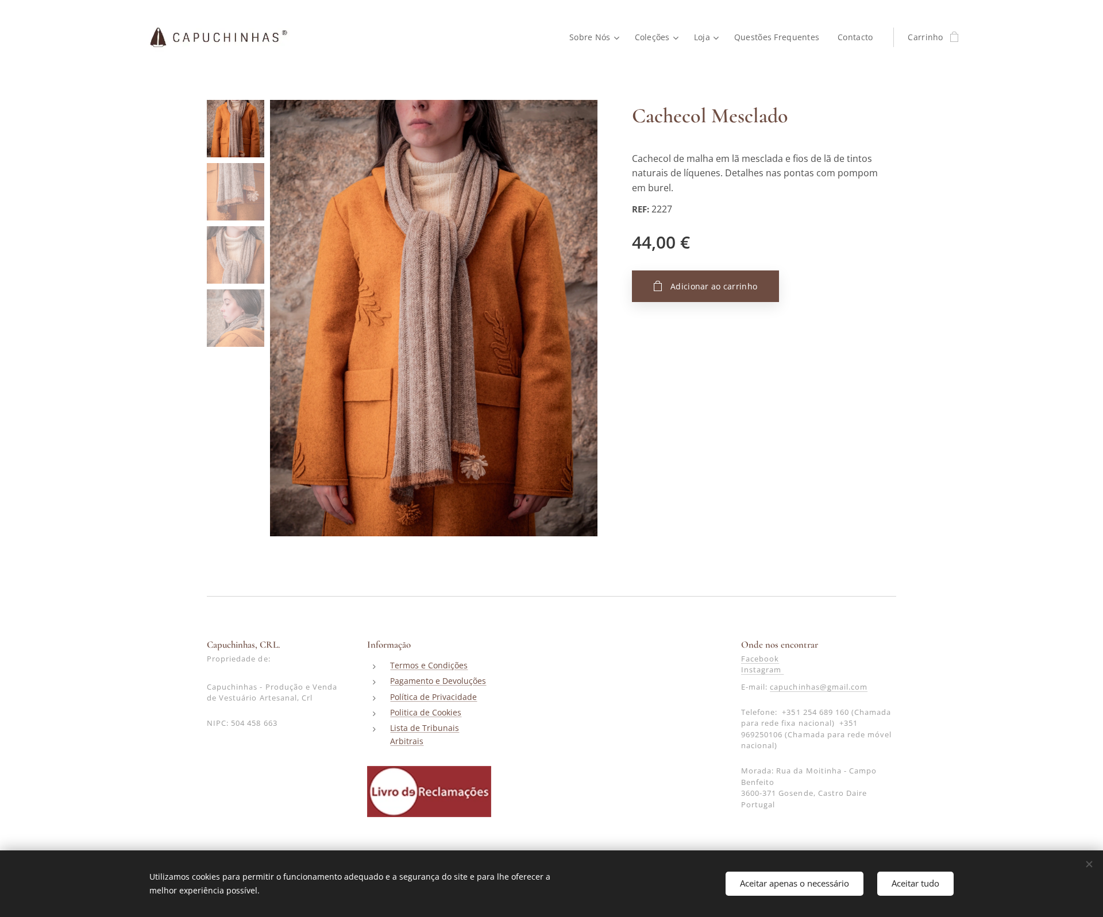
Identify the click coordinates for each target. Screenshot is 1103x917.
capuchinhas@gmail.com (818, 687)
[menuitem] (596, 37)
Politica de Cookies (425, 712)
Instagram (762, 669)
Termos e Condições (429, 665)
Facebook (760, 658)
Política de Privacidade (433, 696)
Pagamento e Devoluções (438, 680)
